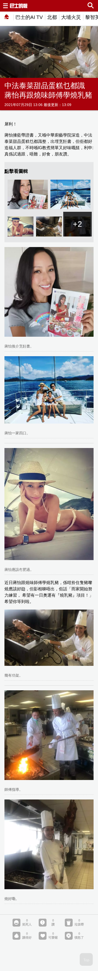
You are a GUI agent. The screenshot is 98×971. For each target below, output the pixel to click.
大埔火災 (71, 17)
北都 (52, 17)
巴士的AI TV (29, 17)
